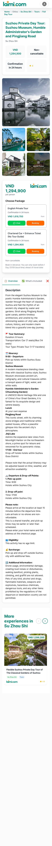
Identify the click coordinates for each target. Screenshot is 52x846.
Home (7, 11)
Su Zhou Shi (26, 11)
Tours (37, 11)
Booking (35, 223)
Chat (18, 223)
